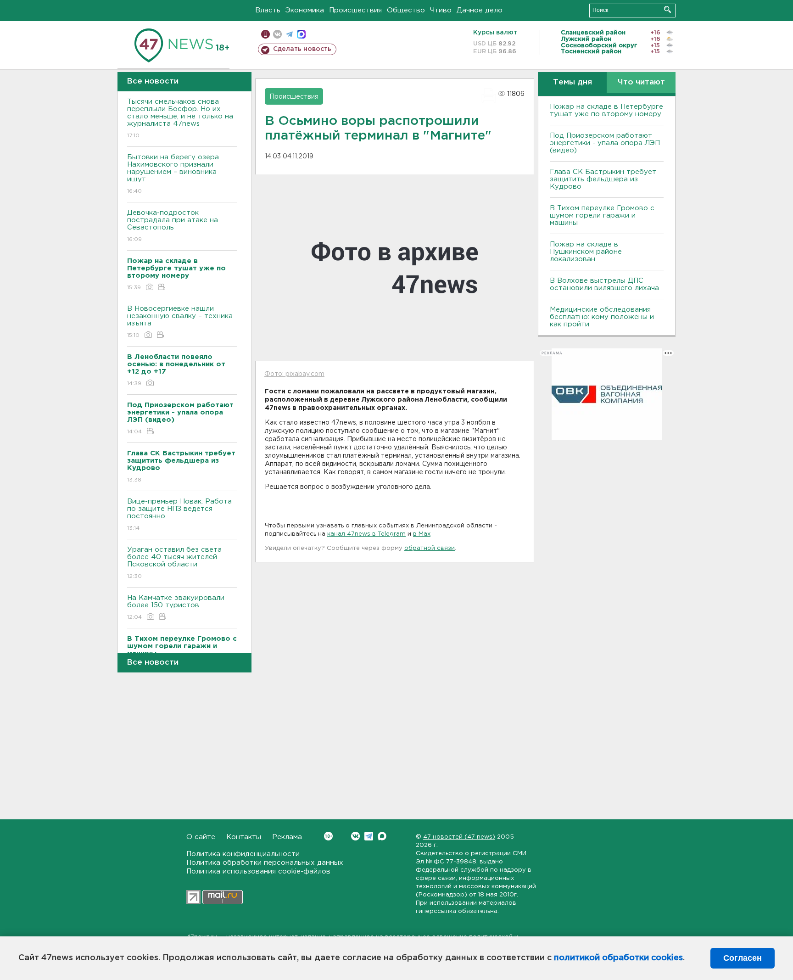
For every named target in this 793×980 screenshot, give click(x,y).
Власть (267, 10)
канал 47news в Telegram (366, 534)
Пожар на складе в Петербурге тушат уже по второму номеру (606, 110)
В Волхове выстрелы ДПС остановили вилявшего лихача (604, 284)
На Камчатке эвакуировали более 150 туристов (175, 607)
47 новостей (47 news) (459, 837)
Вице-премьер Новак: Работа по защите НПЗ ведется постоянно (179, 514)
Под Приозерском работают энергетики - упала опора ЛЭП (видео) (605, 143)
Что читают (641, 82)
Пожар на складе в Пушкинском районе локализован (586, 251)
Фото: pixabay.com (294, 374)
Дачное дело (480, 10)
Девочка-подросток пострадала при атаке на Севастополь (172, 226)
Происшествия (355, 10)
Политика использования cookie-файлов (258, 871)
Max (382, 836)
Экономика (304, 10)
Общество (406, 10)
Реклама (287, 837)
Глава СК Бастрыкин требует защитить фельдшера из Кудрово (603, 179)
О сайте (200, 837)
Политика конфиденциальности (243, 854)
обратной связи (429, 548)
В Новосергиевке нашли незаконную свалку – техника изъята (180, 322)
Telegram (368, 836)
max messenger (301, 34)
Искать (667, 9)
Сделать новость (302, 49)
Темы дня (572, 82)
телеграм (289, 34)
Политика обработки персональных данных (264, 863)
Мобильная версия (265, 34)
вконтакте (277, 34)
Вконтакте (355, 836)
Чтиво (441, 10)
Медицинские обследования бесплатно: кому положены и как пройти (602, 317)
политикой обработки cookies (618, 958)
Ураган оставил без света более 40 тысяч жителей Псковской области (174, 563)
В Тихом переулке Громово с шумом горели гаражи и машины (602, 215)
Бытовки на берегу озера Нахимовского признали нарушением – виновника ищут (173, 174)
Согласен (742, 958)
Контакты (243, 837)
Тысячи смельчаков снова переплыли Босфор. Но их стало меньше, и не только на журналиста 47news (180, 118)
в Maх (421, 534)
